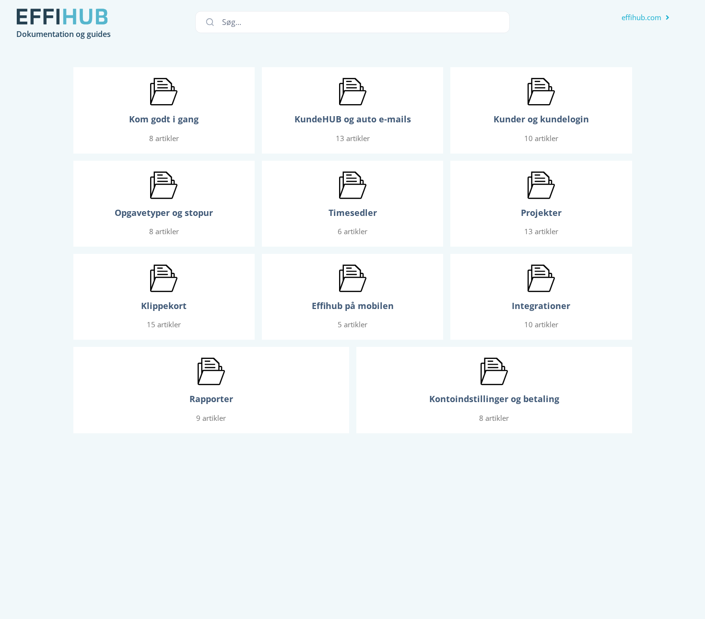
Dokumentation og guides (63, 34)
